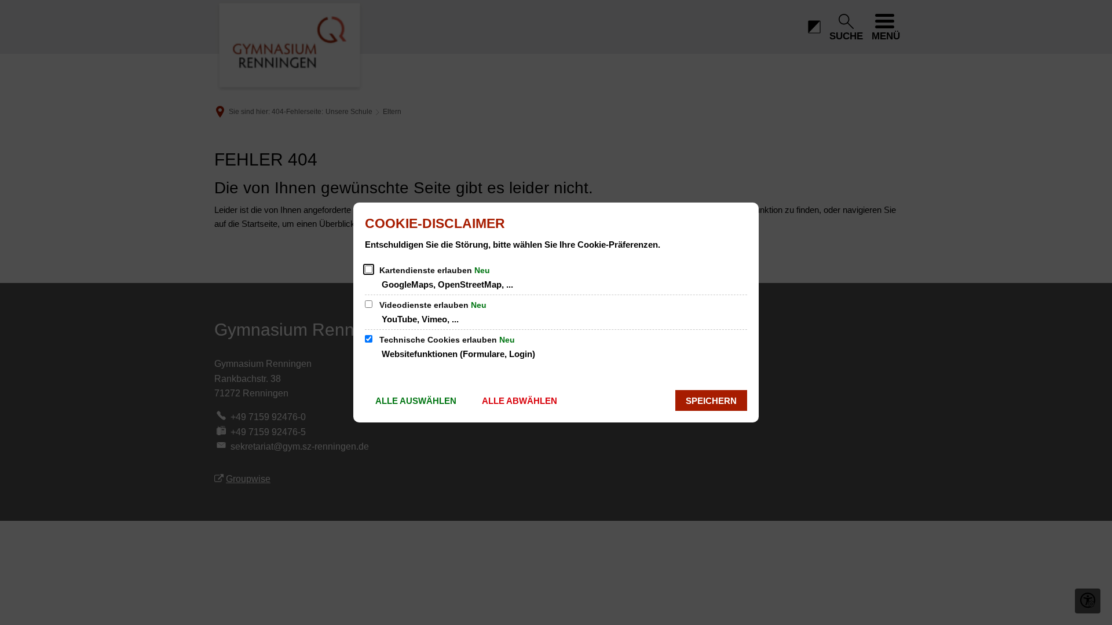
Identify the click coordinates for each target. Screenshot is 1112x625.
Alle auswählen (415, 401)
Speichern (711, 401)
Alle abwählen (519, 401)
